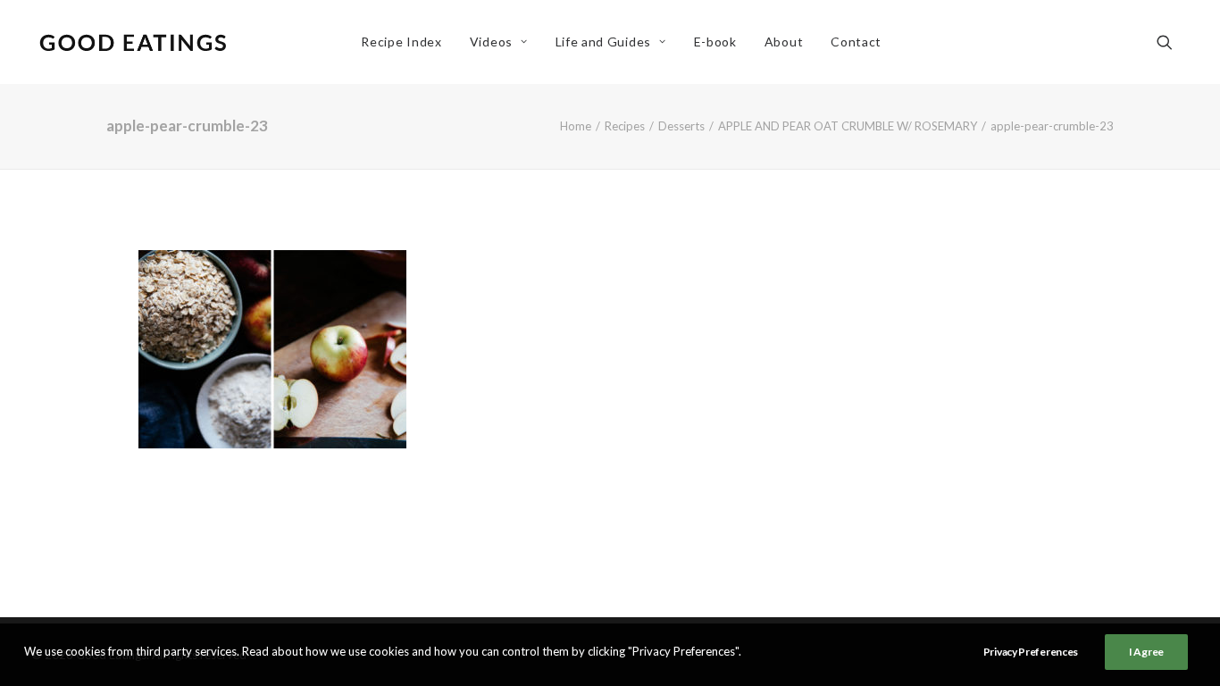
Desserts (681, 126)
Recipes (625, 126)
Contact (856, 41)
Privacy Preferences (1030, 651)
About (784, 41)
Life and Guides (604, 41)
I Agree (1146, 651)
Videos (491, 41)
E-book (715, 41)
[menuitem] (401, 42)
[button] (1173, 42)
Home (575, 126)
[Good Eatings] (132, 42)
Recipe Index (401, 41)
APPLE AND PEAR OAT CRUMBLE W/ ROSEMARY (847, 126)
